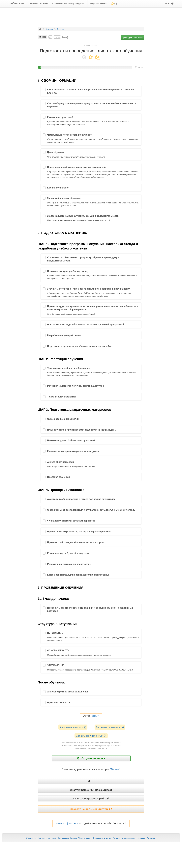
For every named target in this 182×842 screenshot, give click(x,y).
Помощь (141, 837)
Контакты (151, 837)
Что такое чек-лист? (47, 837)
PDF (56, 37)
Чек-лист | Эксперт (67, 823)
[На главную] (41, 28)
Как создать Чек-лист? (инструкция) (74, 837)
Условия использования (124, 837)
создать (133, 37)
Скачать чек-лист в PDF (90, 735)
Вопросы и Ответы (102, 837)
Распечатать (109, 727)
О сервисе (31, 837)
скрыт (95, 715)
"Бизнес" (115, 769)
